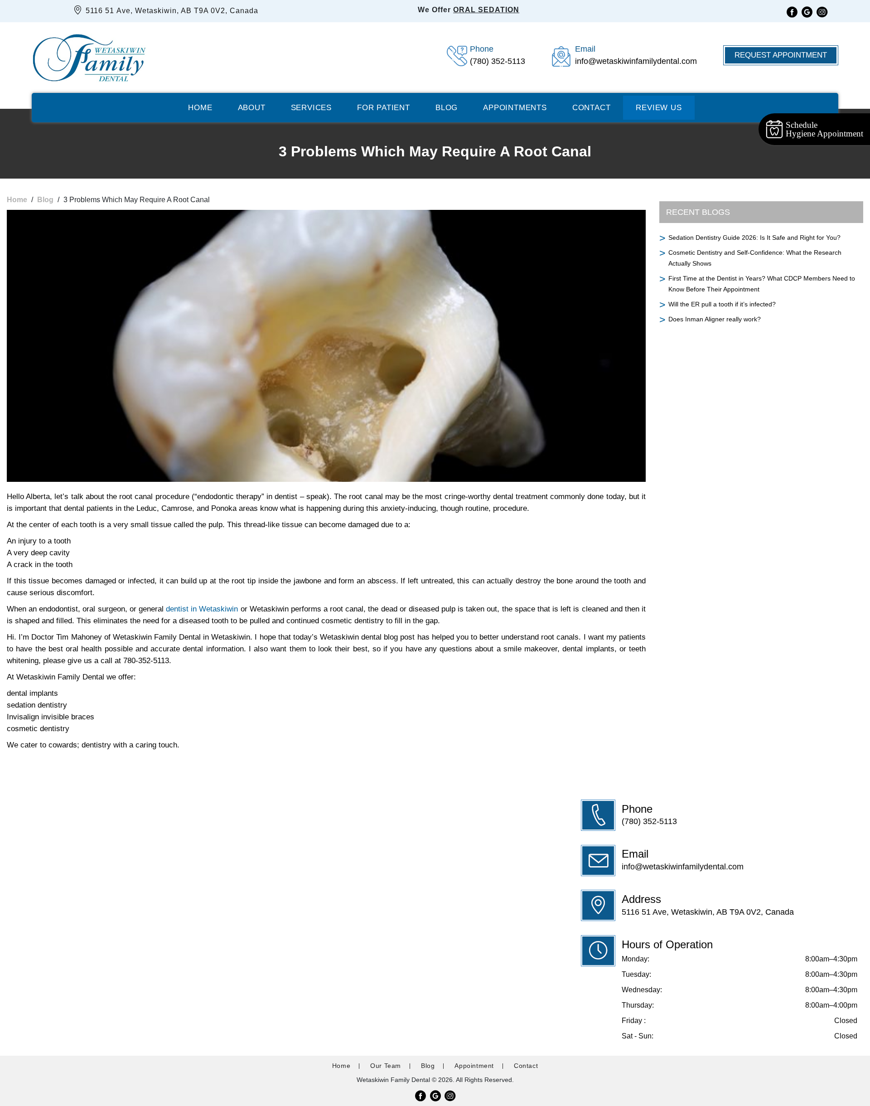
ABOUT (252, 107)
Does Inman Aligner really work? (714, 319)
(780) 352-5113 (649, 821)
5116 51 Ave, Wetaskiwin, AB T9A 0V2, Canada (170, 11)
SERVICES (311, 107)
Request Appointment (781, 55)
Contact (591, 107)
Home (200, 107)
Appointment (474, 1065)
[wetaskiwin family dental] (89, 55)
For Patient (383, 107)
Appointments (515, 107)
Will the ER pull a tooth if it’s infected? (722, 304)
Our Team (385, 1065)
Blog (446, 107)
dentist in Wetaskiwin (202, 609)
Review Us (659, 107)
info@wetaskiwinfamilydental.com (683, 866)
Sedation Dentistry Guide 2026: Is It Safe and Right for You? (754, 237)
